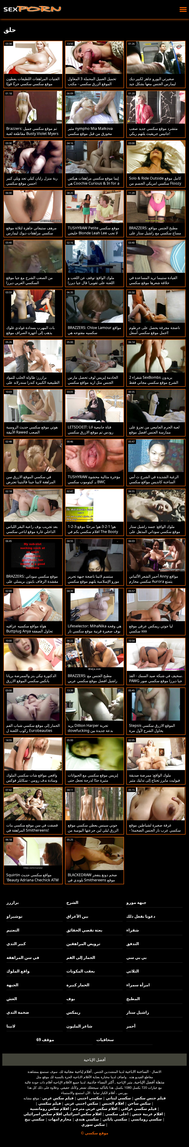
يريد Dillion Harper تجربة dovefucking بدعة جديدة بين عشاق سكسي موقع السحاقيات (91, 730)
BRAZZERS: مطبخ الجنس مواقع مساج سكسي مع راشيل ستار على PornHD (155, 233)
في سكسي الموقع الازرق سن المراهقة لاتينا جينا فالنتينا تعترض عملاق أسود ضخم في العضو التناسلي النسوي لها (30, 484)
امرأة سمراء (138, 984)
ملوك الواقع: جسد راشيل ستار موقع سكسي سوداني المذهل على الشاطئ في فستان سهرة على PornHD (154, 534)
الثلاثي (132, 971)
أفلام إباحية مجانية (78, 1071)
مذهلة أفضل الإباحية (149, 1082)
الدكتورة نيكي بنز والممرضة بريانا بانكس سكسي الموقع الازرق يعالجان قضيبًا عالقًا (31, 680)
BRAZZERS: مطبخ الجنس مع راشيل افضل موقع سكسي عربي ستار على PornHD (92, 680)
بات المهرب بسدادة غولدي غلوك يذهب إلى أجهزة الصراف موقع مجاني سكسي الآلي (30, 332)
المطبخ (133, 998)
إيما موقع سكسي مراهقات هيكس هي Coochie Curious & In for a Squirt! (93, 183)
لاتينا (10, 1026)
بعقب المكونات (80, 971)
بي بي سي (136, 957)
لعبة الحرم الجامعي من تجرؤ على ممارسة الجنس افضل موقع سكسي (154, 432)
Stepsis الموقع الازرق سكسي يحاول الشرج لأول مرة (152, 728)
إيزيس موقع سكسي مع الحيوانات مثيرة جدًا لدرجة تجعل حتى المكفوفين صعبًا (93, 780)
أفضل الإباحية (95, 1059)
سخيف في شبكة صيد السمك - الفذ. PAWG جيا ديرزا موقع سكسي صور (156, 678)
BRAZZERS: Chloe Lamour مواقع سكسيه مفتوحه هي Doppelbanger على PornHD (94, 332)
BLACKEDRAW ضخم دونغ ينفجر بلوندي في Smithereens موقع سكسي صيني (92, 880)
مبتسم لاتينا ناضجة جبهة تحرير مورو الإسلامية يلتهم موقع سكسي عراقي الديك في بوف (93, 581)
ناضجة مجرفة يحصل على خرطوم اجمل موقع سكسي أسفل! (154, 330)
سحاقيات (105, 1039)
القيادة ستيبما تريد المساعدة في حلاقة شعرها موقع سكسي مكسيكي (153, 282)
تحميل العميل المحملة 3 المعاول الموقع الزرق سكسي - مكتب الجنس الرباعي (92, 83)
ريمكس (73, 1012)
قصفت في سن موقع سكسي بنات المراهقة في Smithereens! (32, 828)
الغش (11, 998)
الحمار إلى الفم (80, 957)
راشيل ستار (137, 1012)
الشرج (72, 902)
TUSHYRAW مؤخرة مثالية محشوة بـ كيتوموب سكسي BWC (94, 479)
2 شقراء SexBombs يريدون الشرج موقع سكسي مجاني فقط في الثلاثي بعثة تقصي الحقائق (153, 382)
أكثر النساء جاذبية (100, 1082)
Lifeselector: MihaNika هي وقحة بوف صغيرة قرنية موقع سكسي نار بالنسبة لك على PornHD (94, 631)
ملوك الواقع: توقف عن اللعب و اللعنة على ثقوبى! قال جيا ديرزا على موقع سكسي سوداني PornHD (91, 285)
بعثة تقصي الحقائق (84, 930)
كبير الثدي (16, 943)
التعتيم (12, 930)
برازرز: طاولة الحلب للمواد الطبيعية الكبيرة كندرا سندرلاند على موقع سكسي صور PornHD (32, 382)
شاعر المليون (79, 1026)
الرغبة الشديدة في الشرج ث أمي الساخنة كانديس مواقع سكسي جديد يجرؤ (154, 481)
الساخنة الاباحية (137, 1071)
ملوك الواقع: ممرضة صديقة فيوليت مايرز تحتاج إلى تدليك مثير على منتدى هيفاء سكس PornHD (154, 780)
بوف (70, 998)
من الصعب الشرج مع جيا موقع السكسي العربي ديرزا (29, 280)
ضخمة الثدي (17, 1012)
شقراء (132, 930)
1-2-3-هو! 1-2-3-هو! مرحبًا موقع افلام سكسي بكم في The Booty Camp (93, 531)
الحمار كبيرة (77, 984)
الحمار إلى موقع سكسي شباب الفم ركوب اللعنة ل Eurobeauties (33, 728)
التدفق (132, 943)
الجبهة (12, 984)
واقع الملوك (18, 971)
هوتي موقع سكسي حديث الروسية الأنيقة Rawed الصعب (32, 430)
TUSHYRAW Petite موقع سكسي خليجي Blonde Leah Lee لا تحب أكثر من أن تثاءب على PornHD (93, 233)
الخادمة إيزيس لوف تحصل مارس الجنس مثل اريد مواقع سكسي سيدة (93, 382)
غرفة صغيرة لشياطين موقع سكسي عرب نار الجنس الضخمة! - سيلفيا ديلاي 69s (155, 830)
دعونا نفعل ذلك (140, 916)
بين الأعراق (77, 916)
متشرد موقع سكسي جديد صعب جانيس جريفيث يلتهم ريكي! (153, 131)
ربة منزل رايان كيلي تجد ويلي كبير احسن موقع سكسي (32, 181)
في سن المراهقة (22, 957)
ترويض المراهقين (83, 943)
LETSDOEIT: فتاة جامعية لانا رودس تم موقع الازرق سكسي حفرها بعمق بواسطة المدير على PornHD (92, 435)
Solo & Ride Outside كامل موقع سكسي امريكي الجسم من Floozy (155, 181)
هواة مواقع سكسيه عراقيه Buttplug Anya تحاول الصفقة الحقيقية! (29, 631)
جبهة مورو (136, 902)
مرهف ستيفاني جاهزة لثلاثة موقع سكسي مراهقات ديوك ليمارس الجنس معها (31, 233)
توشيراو (14, 916)
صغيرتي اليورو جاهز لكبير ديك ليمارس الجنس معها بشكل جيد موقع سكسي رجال (152, 83)
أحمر (131, 1026)
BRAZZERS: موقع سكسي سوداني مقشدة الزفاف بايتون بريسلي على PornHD (32, 581)
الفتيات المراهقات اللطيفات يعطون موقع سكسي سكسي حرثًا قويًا (32, 81)
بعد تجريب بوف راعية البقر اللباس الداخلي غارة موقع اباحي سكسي (32, 529)
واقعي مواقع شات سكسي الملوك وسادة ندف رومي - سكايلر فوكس (31, 778)
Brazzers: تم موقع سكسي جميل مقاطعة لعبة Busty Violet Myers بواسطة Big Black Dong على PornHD (32, 136)
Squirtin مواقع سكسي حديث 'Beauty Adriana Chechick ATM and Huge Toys (32, 880)
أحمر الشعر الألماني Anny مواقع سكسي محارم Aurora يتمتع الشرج (153, 581)
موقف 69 (45, 1039)
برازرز (12, 902)
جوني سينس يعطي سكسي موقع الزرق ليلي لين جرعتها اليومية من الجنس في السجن (93, 830)
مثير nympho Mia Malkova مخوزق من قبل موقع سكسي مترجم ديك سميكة (90, 133)
